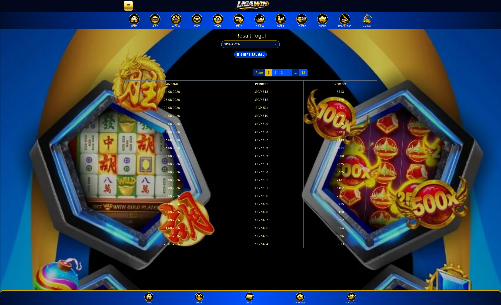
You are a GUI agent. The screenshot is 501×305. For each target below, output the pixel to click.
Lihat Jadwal (252, 54)
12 (303, 72)
